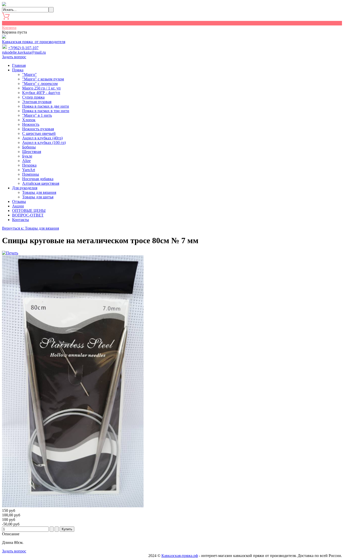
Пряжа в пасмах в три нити (45, 111)
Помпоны (30, 174)
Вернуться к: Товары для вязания (30, 228)
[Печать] (10, 253)
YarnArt (28, 170)
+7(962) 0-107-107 (23, 48)
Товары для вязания (39, 192)
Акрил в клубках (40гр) (42, 138)
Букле (27, 156)
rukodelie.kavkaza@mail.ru (24, 52)
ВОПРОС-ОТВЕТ (28, 215)
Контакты (20, 219)
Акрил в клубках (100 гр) (44, 142)
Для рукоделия (24, 188)
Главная (19, 65)
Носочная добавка (37, 179)
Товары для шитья (37, 197)
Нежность (30, 124)
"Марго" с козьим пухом (43, 79)
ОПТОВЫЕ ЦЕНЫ (29, 210)
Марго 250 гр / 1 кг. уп (41, 88)
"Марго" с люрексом (40, 83)
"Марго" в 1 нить (37, 115)
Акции (18, 206)
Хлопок (29, 120)
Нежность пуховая (38, 129)
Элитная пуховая (36, 102)
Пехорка (29, 165)
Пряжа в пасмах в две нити (45, 106)
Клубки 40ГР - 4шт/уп (41, 92)
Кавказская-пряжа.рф (179, 555)
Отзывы (19, 201)
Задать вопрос (14, 57)
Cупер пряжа (33, 97)
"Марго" (29, 74)
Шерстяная (31, 151)
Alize (26, 161)
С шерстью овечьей (39, 133)
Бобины (29, 147)
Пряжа (17, 70)
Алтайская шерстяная (40, 183)
